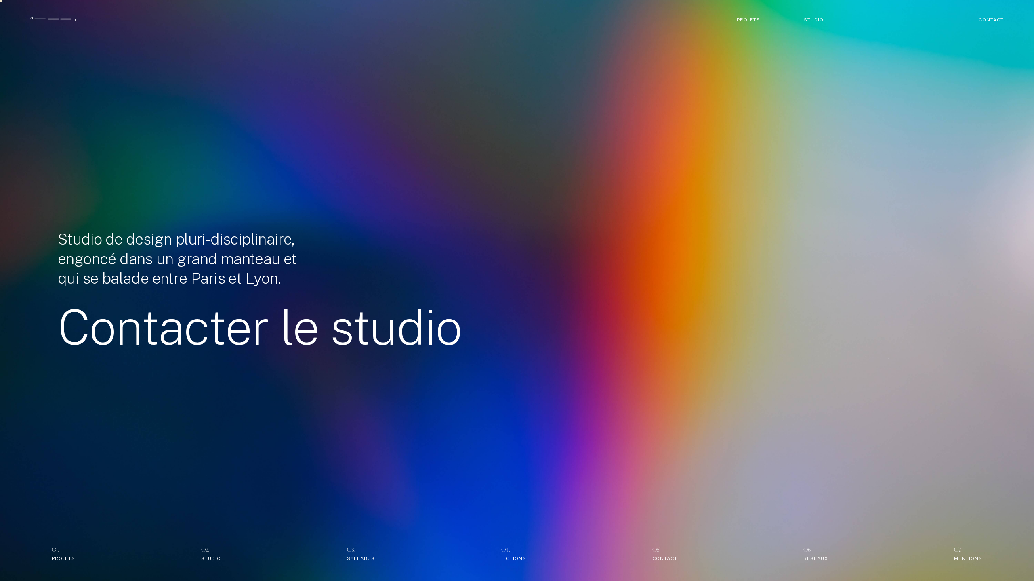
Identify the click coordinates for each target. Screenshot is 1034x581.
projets (748, 20)
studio (814, 20)
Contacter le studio (260, 327)
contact (991, 20)
